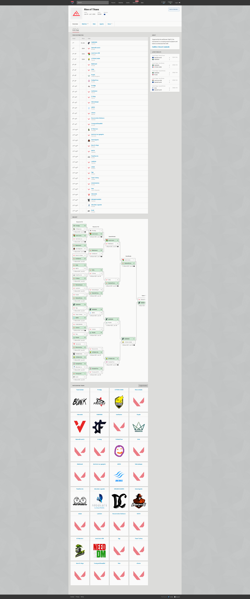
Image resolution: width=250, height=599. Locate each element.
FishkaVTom (119, 439)
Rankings (135, 2)
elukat (80, 513)
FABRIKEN (99, 414)
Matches (121, 2)
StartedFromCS (79, 439)
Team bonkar (80, 389)
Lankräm (99, 513)
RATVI (138, 513)
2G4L (138, 439)
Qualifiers (155, 47)
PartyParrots (79, 489)
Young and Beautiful (99, 563)
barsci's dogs (80, 563)
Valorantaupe (138, 464)
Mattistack (80, 464)
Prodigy (99, 389)
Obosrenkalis (138, 389)
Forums (113, 2)
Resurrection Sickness (119, 513)
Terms (82, 596)
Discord (160, 47)
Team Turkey (138, 538)
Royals (139, 414)
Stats (142, 2)
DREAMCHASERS (119, 489)
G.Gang (99, 439)
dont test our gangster (99, 464)
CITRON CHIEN (119, 389)
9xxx (119, 563)
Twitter (171, 597)
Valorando (80, 414)
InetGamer (119, 414)
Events (128, 2)
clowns (139, 563)
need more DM (99, 538)
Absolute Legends (99, 489)
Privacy (77, 596)
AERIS (119, 464)
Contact (72, 596)
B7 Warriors (80, 538)
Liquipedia (166, 47)
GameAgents (138, 489)
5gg (119, 538)
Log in (177, 2)
